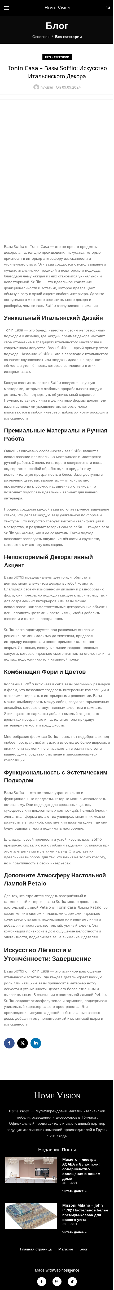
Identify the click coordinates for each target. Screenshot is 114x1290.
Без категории (68, 36)
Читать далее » (74, 1191)
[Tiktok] (72, 1281)
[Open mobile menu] (6, 8)
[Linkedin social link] (35, 1043)
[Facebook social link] (9, 1043)
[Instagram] (57, 1281)
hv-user (47, 87)
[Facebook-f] (41, 1281)
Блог (83, 1249)
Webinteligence (66, 1270)
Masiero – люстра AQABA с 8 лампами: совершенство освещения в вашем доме (81, 1169)
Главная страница (36, 1249)
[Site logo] (57, 7)
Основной (41, 36)
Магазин (65, 1249)
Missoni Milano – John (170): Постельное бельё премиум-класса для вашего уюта (85, 1212)
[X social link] (22, 1043)
